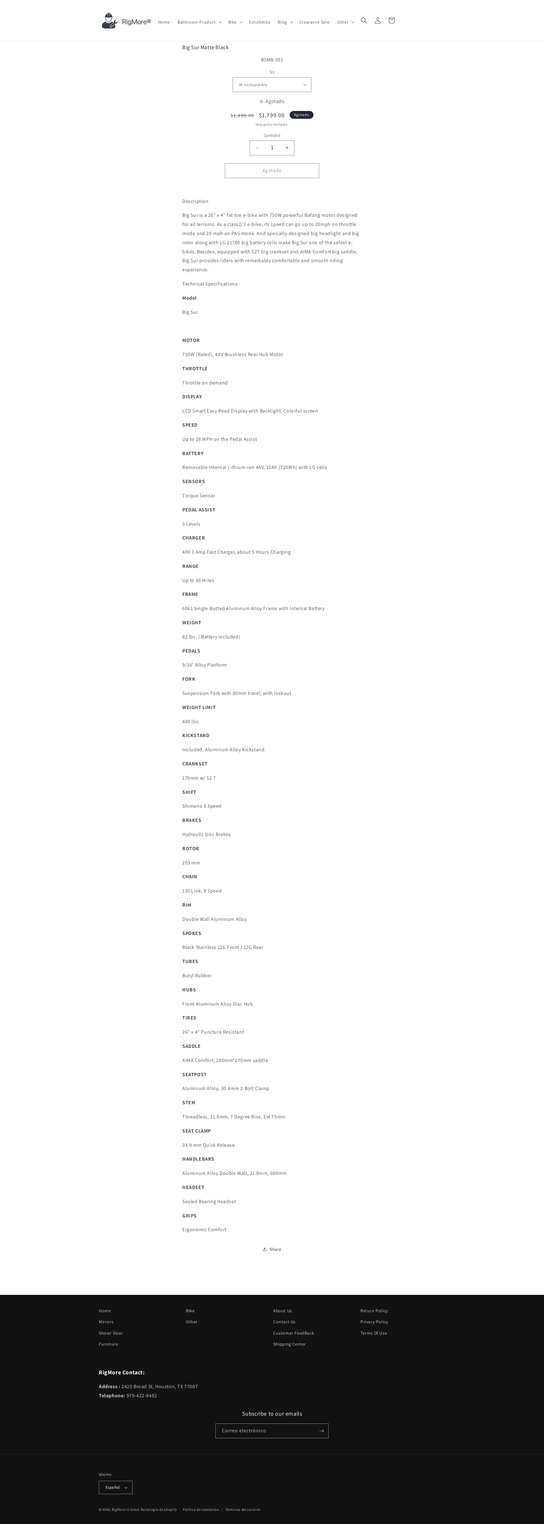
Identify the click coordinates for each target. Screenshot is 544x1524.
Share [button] (275, 1249)
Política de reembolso (201, 1509)
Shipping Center (289, 1344)
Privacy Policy (374, 1322)
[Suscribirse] (321, 1430)
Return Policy (374, 1310)
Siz (272, 72)
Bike (190, 1310)
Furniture (108, 1344)
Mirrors (106, 1322)
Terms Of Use (373, 1333)
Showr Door (111, 1333)
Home (105, 1310)
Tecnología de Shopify (158, 1509)
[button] (199, 22)
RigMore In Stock (125, 1509)
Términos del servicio (242, 1509)
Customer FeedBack (293, 1333)
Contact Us (284, 1322)
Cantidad (272, 135)
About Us (282, 1310)
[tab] (272, 201)
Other (192, 1322)
